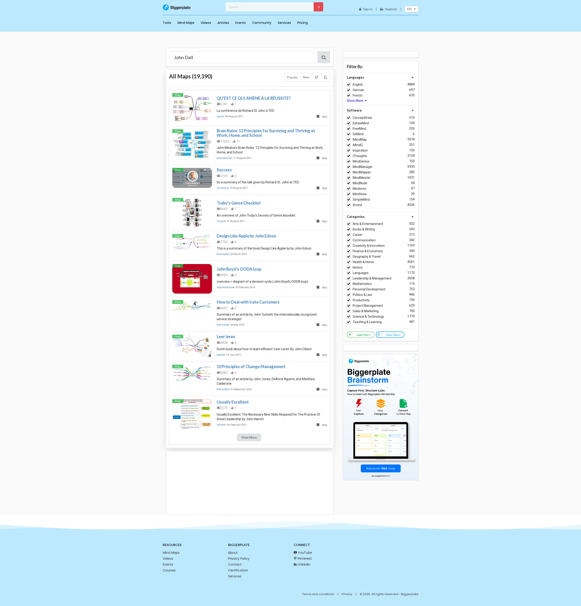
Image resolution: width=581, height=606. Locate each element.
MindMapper (362, 172)
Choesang (223, 188)
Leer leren (226, 336)
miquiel (221, 221)
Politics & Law (362, 295)
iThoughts (360, 156)
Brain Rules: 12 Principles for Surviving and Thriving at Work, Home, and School (266, 133)
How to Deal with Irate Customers (248, 301)
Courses (169, 570)
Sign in (367, 9)
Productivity (361, 300)
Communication (364, 240)
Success (224, 169)
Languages (361, 273)
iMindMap (360, 139)
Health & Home (363, 262)
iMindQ (358, 145)
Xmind (357, 205)
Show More (355, 100)
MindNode (360, 183)
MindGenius (361, 161)
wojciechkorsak (226, 287)
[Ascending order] (325, 77)
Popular (292, 77)
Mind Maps (185, 22)
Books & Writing (364, 229)
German (358, 90)
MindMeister (362, 178)
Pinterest (305, 558)
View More (249, 437)
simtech (221, 424)
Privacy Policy (238, 558)
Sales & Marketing (366, 311)
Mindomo (359, 188)
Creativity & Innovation (369, 245)
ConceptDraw (362, 118)
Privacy (347, 594)
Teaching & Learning (367, 322)
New (306, 77)
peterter (221, 354)
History (358, 267)
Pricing (302, 22)
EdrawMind (361, 123)
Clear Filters (393, 334)
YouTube (305, 552)
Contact (234, 564)
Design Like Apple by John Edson (246, 235)
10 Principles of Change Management (251, 366)
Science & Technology (368, 316)
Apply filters (364, 334)
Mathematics (362, 284)
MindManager (363, 167)
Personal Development (369, 289)
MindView (360, 194)
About (233, 552)
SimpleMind (361, 199)
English (358, 84)
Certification (238, 570)
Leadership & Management (372, 278)
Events (240, 22)
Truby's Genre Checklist (239, 202)
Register (391, 9)
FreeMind (359, 128)
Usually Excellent (233, 401)
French (357, 95)
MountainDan (225, 158)
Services (284, 22)
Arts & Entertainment (368, 224)
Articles (223, 22)
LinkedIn (304, 564)
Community (261, 22)
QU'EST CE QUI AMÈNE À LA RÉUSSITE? (254, 98)
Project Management (368, 305)
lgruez (220, 116)
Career (357, 235)
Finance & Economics (368, 251)
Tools (167, 22)
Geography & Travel (367, 256)
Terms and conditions (318, 594)
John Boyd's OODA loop (239, 269)
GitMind (358, 134)
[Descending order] (316, 77)
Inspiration (360, 150)
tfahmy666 (223, 254)
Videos (206, 22)
